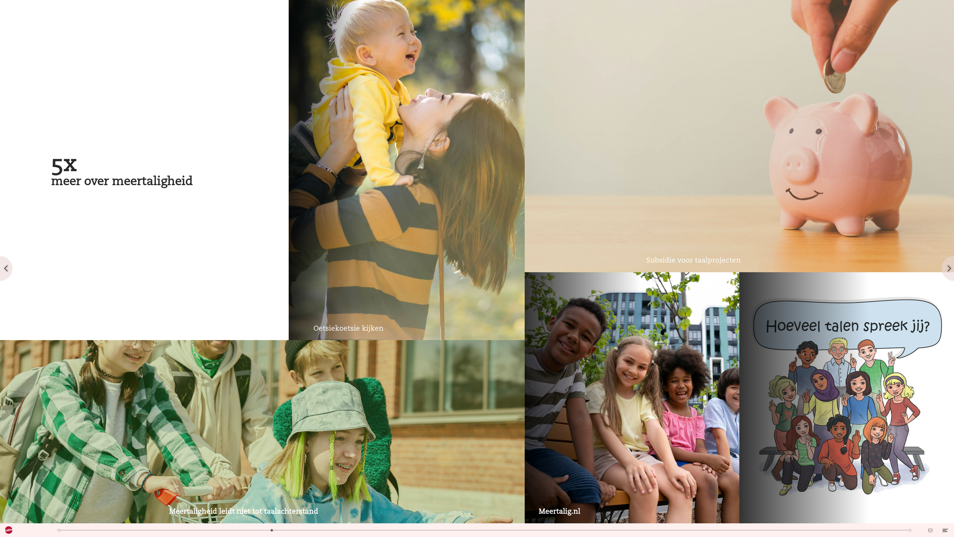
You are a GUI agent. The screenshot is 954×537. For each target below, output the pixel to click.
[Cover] (59, 530)
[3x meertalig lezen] (750, 530)
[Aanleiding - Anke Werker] (165, 530)
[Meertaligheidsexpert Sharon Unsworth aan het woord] (591, 530)
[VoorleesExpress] (697, 530)
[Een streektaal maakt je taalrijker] (378, 530)
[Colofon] (910, 530)
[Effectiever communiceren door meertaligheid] (644, 530)
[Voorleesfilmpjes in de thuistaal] (857, 530)
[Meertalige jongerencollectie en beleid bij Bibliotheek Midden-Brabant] (538, 530)
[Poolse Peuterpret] (803, 530)
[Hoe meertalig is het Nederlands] (218, 530)
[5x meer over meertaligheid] (272, 530)
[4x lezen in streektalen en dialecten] (431, 530)
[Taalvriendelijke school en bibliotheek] (325, 530)
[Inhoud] (112, 530)
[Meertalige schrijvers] (484, 530)
